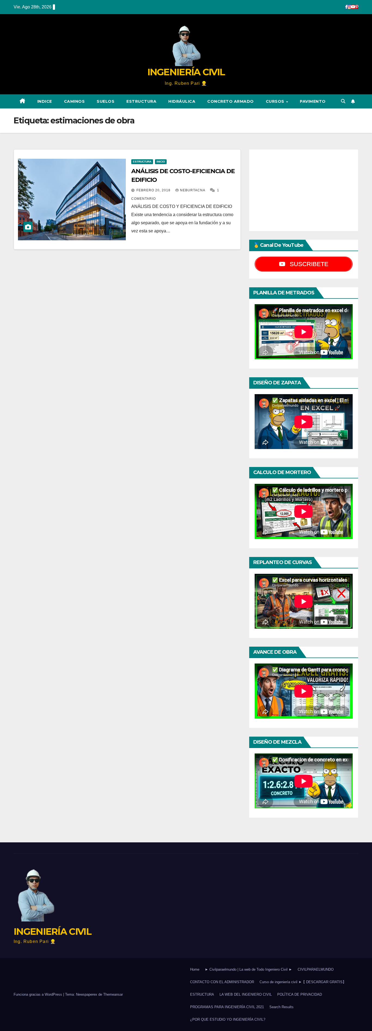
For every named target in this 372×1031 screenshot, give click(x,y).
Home (194, 969)
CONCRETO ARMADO (230, 101)
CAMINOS (74, 101)
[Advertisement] (304, 190)
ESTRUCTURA (141, 101)
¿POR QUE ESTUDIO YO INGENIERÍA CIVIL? (227, 1019)
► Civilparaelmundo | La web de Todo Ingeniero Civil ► (248, 969)
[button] (343, 101)
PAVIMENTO (313, 101)
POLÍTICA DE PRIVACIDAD (299, 994)
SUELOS (105, 101)
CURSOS (276, 101)
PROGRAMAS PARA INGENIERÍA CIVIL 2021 (227, 1007)
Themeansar (113, 994)
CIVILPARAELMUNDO (316, 969)
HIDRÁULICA (181, 101)
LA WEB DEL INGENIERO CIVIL (245, 994)
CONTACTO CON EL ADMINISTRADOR (222, 982)
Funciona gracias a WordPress (38, 994)
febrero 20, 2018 (154, 190)
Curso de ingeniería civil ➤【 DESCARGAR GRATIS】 (303, 982)
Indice (44, 101)
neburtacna (193, 190)
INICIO (161, 161)
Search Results (281, 1007)
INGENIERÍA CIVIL (186, 72)
